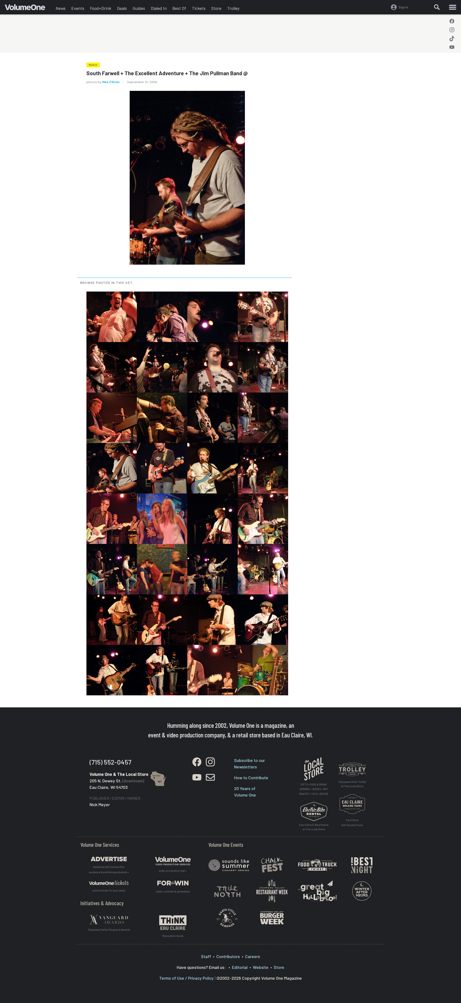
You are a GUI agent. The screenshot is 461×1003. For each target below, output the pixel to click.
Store (216, 8)
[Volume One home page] (29, 8)
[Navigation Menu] (452, 7)
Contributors (228, 956)
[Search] (437, 7)
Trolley (233, 8)
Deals (122, 8)
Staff (206, 956)
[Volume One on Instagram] (452, 29)
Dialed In (159, 8)
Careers (252, 956)
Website (260, 967)
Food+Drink (100, 8)
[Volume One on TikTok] (452, 38)
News (61, 8)
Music (93, 64)
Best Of (179, 8)
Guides (139, 8)
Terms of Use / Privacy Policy (186, 978)
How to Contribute (251, 777)
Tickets (199, 8)
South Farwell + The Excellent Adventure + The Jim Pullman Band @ (167, 73)
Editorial (240, 967)
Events (77, 8)
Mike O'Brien (111, 82)
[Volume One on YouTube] (452, 47)
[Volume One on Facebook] (452, 21)
